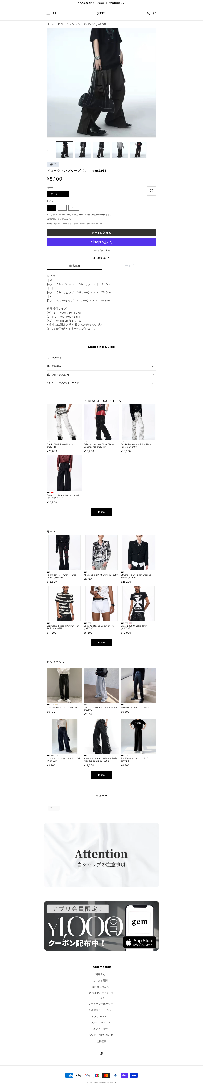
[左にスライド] (51, 150)
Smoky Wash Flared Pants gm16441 (60, 445)
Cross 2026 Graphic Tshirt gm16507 (134, 627)
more (101, 511)
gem (53, 164)
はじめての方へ (101, 257)
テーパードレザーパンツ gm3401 (136, 707)
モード (54, 807)
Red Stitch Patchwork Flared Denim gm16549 (61, 576)
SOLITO (105, 1022)
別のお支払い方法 (101, 250)
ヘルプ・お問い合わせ (100, 1035)
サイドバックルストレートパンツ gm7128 (136, 759)
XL (73, 207)
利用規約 (100, 974)
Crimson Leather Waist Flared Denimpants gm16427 (99, 445)
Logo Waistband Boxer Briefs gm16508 (99, 627)
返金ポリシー (95, 1010)
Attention (62, 215)
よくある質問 (100, 980)
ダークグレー (58, 194)
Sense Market (100, 1016)
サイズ (129, 265)
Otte (109, 1010)
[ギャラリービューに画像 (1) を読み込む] (64, 150)
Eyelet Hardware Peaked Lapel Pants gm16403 (63, 496)
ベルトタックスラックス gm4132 (63, 707)
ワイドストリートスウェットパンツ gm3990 (100, 708)
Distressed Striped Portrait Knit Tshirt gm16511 (63, 627)
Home (51, 24)
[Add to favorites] (151, 191)
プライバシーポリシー (100, 1003)
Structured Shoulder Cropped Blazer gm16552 (136, 576)
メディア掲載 (100, 1028)
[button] (48, 13)
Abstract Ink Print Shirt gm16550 (101, 575)
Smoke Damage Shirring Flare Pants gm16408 (136, 445)
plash (94, 1022)
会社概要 (101, 1041)
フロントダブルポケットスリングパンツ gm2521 (64, 759)
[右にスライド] (151, 150)
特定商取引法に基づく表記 (101, 995)
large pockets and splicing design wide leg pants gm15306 (101, 759)
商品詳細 (74, 265)
